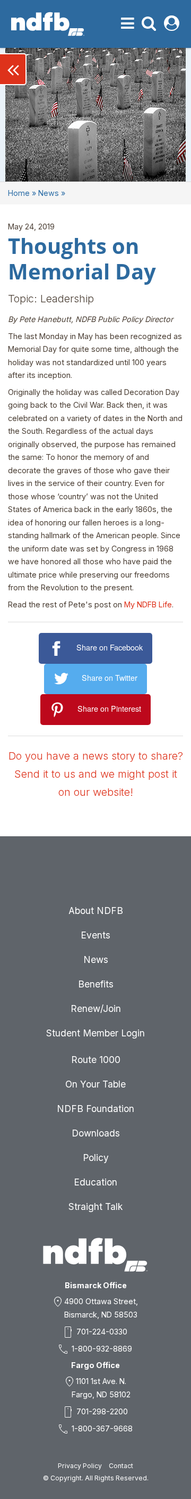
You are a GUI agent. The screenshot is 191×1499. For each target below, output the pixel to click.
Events (95, 935)
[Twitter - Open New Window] (95, 874)
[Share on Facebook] (57, 648)
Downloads (96, 1133)
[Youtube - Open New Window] (121, 874)
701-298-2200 (102, 1411)
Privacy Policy (80, 1466)
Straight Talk (95, 1206)
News (48, 192)
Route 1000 (95, 1059)
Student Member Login (95, 1033)
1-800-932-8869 (102, 1348)
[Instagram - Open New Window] (146, 874)
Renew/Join (96, 1008)
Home (19, 192)
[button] (13, 69)
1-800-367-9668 (102, 1428)
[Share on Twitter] (63, 679)
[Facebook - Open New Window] (70, 874)
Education (95, 1182)
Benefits (96, 984)
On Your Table (95, 1084)
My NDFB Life (148, 604)
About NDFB (95, 910)
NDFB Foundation (95, 1108)
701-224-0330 (101, 1331)
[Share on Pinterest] (59, 710)
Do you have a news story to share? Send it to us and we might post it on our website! (95, 774)
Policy (96, 1157)
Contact (121, 1466)
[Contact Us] (44, 874)
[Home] (48, 24)
